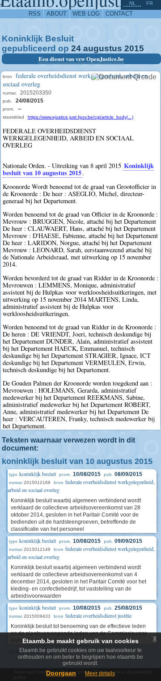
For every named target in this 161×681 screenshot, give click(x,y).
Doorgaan (61, 673)
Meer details (100, 673)
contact (119, 13)
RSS (35, 13)
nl (132, 3)
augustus (102, 48)
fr (149, 3)
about (57, 13)
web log (86, 13)
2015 (134, 48)
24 (76, 48)
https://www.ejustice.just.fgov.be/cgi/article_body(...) (80, 117)
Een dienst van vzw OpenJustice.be (81, 59)
